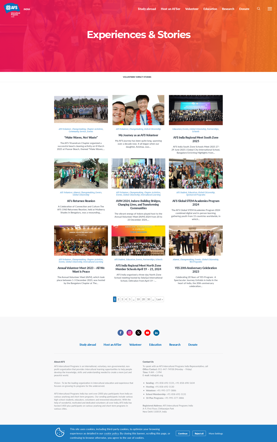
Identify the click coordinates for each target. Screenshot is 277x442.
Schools (195, 131)
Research (174, 345)
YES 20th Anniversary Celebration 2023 (196, 269)
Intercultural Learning (151, 195)
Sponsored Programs (195, 195)
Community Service (77, 131)
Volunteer (135, 345)
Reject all (199, 433)
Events (90, 131)
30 (148, 299)
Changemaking (79, 129)
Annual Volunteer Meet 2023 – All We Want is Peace (81, 269)
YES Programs (196, 262)
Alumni (76, 192)
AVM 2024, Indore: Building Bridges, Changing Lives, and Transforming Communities (138, 204)
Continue (182, 433)
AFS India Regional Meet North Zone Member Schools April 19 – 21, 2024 (138, 267)
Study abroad (87, 345)
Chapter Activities (95, 129)
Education (177, 129)
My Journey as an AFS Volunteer (138, 135)
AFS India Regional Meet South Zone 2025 (195, 139)
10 (138, 299)
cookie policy (111, 433)
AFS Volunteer (65, 129)
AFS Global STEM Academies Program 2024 (195, 202)
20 (143, 299)
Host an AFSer (112, 345)
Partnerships (213, 129)
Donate (193, 345)
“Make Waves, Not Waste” (81, 137)
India (13, 10)
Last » (159, 299)
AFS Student (181, 192)
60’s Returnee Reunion (81, 201)
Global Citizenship (152, 129)
